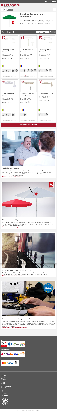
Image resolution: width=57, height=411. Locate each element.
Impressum (4, 393)
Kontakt (3, 382)
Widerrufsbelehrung (6, 386)
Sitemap (4, 391)
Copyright (3, 376)
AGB (2, 378)
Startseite (3, 375)
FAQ (3, 390)
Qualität (3, 383)
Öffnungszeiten (4, 385)
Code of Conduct (5, 387)
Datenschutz (4, 379)
